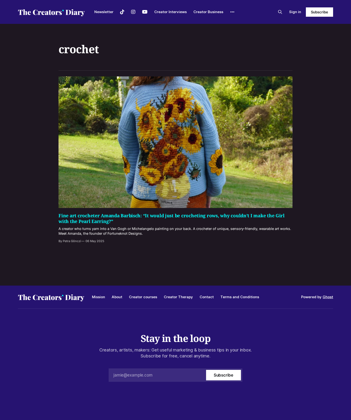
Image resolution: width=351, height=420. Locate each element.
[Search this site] (280, 12)
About (117, 297)
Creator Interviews (170, 12)
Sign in (295, 12)
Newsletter (103, 12)
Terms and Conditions (239, 297)
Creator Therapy (178, 297)
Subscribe (319, 12)
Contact (207, 297)
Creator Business (208, 12)
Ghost (328, 297)
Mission (98, 297)
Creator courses (143, 297)
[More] (232, 12)
